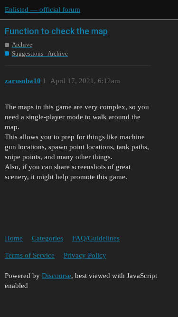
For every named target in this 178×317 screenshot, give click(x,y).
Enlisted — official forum (42, 9)
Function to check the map (56, 31)
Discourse (56, 275)
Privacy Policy (85, 255)
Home (14, 238)
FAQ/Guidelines (96, 238)
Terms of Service (30, 255)
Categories (47, 238)
